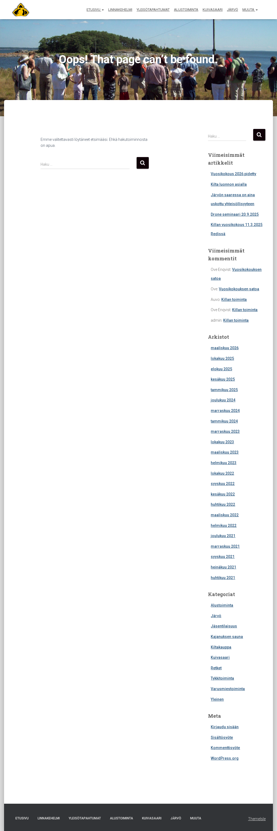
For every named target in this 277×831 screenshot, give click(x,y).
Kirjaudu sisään (225, 727)
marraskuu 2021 (225, 546)
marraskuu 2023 (225, 431)
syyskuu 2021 (223, 556)
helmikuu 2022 (223, 525)
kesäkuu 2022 (223, 494)
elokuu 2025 (221, 369)
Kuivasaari (213, 10)
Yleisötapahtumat (153, 10)
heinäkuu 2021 (223, 567)
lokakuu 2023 (222, 442)
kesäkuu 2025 (223, 379)
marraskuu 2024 (225, 410)
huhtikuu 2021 (223, 578)
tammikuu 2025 (224, 390)
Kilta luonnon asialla (229, 184)
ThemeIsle (257, 819)
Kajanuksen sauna (227, 636)
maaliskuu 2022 (225, 515)
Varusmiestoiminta (228, 689)
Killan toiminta (234, 299)
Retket (216, 668)
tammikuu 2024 (224, 421)
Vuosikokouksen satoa (239, 289)
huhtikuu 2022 (223, 504)
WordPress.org (225, 758)
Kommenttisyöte (225, 748)
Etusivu (94, 10)
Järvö (232, 10)
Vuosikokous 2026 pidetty (233, 174)
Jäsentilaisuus (224, 626)
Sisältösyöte (222, 737)
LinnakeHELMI (120, 10)
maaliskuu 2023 (225, 452)
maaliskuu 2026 (225, 348)
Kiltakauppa (221, 647)
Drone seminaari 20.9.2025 (235, 214)
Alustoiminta (186, 10)
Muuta (248, 10)
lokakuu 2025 (222, 358)
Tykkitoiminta (222, 678)
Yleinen (217, 699)
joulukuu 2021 (223, 536)
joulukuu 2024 (223, 400)
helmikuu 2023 (223, 463)
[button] (102, 10)
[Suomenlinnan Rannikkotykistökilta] (18, 9)
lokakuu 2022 (222, 473)
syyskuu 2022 (223, 483)
